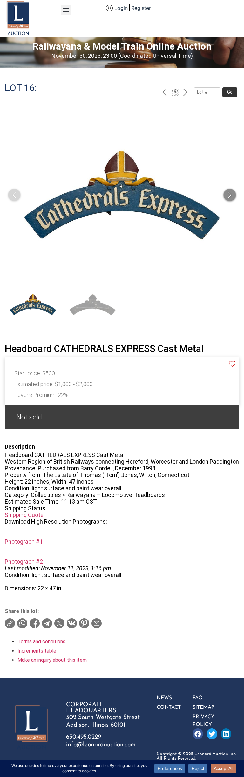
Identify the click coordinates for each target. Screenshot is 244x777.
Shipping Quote (24, 515)
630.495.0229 (83, 737)
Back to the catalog (175, 93)
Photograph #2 (24, 561)
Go (230, 92)
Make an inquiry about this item (52, 660)
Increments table (36, 651)
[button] (66, 10)
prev (164, 93)
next (185, 93)
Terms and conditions (41, 642)
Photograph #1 (24, 541)
